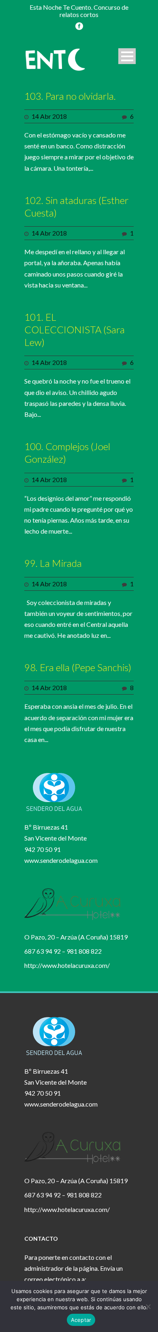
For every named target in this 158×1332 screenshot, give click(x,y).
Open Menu (127, 56)
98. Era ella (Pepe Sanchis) (77, 667)
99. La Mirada (53, 563)
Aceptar (81, 1320)
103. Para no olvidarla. (70, 96)
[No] (148, 1306)
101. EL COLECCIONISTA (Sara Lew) (74, 329)
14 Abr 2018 (49, 116)
